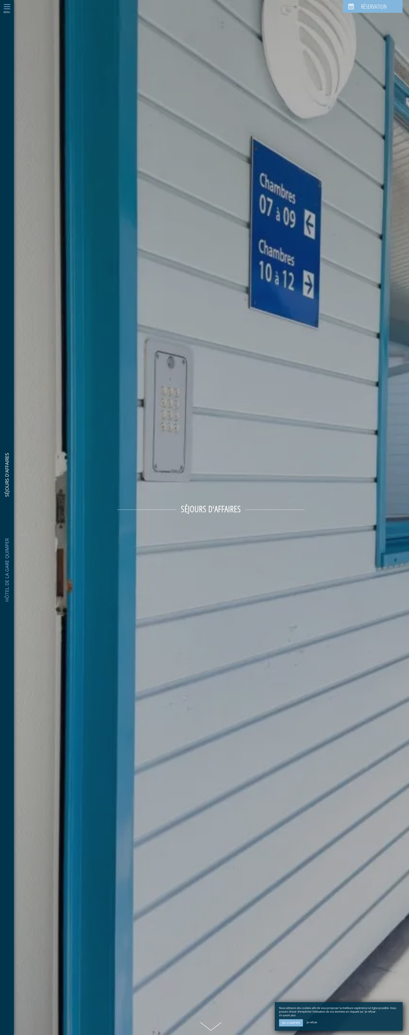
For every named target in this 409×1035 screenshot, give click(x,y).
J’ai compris (291, 1023)
